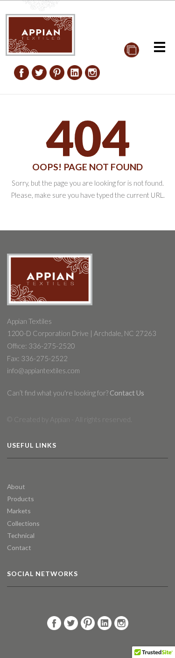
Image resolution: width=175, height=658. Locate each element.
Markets (19, 511)
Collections (23, 523)
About (16, 486)
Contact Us (126, 393)
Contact (19, 547)
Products (20, 499)
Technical (21, 535)
